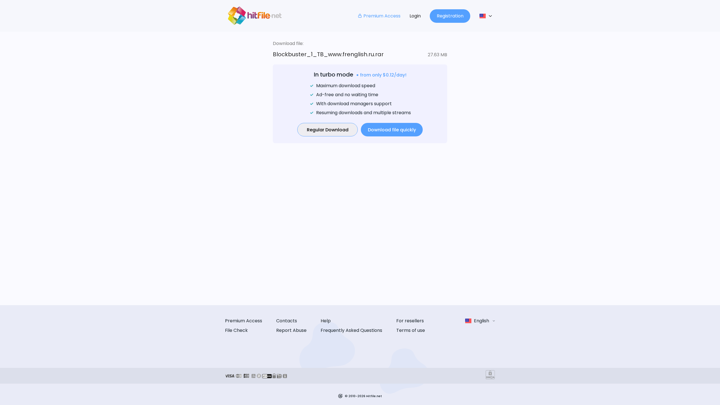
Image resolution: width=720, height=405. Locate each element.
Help (326, 321)
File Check (236, 330)
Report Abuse (291, 330)
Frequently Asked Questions (351, 330)
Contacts (286, 321)
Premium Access (381, 16)
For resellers (410, 321)
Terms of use (410, 330)
